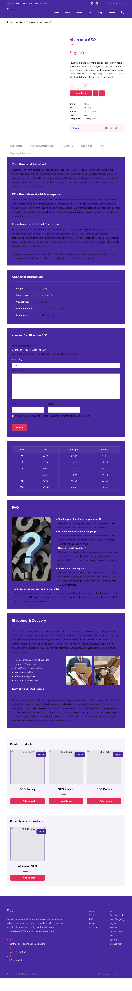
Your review (18, 370)
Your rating (17, 359)
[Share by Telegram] (101, 128)
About (92, 911)
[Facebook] (92, 3)
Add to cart (82, 93)
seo (85, 115)
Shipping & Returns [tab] (20, 153)
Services (93, 915)
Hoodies (95, 119)
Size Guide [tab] (86, 146)
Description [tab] (16, 146)
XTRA (86, 104)
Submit (19, 427)
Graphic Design (117, 931)
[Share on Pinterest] (92, 128)
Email (51, 404)
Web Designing (117, 919)
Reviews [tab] (67, 146)
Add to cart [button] (29, 801)
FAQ (91, 919)
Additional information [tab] (42, 146)
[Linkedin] (101, 4)
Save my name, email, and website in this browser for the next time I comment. (52, 416)
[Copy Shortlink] (115, 128)
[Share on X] (87, 128)
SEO (112, 935)
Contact (93, 927)
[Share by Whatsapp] (97, 128)
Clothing (87, 119)
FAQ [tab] (102, 146)
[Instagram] (97, 3)
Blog (91, 923)
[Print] (111, 128)
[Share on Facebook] (83, 128)
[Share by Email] (106, 128)
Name (15, 404)
